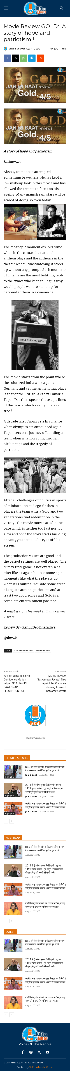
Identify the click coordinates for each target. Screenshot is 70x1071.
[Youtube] (47, 1052)
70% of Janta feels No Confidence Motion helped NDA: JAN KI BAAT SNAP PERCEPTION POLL (17, 683)
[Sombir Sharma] (6, 49)
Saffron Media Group (41, 1067)
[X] (15, 58)
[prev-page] (6, 821)
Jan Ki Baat (31, 774)
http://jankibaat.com (35, 738)
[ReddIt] (40, 58)
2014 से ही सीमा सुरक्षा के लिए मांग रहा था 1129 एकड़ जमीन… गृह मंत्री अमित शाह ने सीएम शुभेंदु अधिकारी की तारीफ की (44, 788)
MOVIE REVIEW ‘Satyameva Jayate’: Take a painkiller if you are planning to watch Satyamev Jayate (51, 683)
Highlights (9, 777)
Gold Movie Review (23, 650)
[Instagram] (31, 1052)
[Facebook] (7, 58)
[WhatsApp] (23, 58)
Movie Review (43, 650)
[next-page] (11, 821)
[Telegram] (32, 58)
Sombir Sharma (17, 48)
